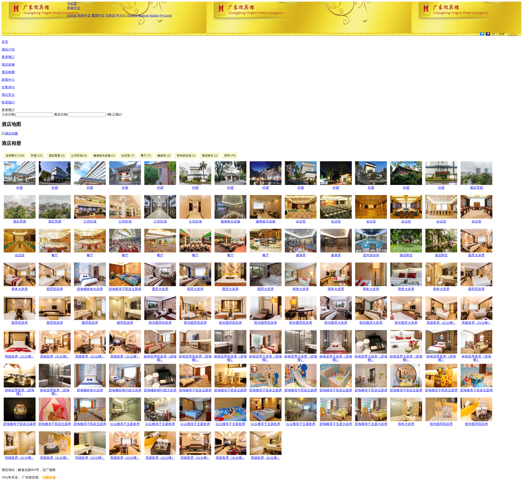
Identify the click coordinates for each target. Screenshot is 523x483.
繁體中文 (98, 15)
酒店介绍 (8, 49)
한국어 (121, 15)
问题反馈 (49, 477)
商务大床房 (19, 289)
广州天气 (512, 34)
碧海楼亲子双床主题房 (125, 289)
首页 (5, 42)
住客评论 (8, 87)
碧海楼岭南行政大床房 (125, 390)
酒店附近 (406, 255)
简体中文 (73, 8)
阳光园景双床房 (160, 322)
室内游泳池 (371, 255)
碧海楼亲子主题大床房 (336, 424)
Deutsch (132, 15)
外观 (19, 187)
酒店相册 (8, 72)
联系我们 (8, 102)
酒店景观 (476, 187)
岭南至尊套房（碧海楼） (441, 358)
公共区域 (89, 221)
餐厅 (54, 255)
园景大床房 (476, 255)
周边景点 (8, 95)
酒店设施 (8, 64)
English (72, 15)
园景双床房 (55, 289)
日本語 (110, 15)
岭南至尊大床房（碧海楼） (265, 358)
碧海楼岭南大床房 (90, 289)
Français (143, 15)
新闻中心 (8, 79)
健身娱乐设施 (230, 221)
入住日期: (9, 114)
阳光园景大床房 (335, 322)
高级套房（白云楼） (441, 322)
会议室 (301, 221)
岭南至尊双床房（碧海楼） (160, 358)
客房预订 (8, 57)
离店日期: (61, 114)
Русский (166, 15)
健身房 (301, 255)
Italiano (154, 15)
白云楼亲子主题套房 (125, 424)
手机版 (72, 3)
